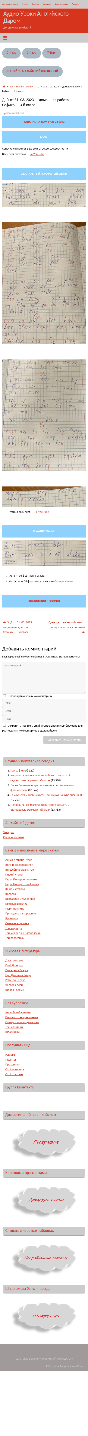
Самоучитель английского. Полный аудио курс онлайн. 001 (47, 795)
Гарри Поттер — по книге (21, 879)
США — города (14, 1069)
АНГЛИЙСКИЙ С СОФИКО (44, 601)
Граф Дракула (14, 965)
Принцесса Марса (16, 970)
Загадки (8, 832)
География (17, 770)
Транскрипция (14, 1027)
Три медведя (13, 928)
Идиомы (10, 1055)
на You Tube (37, 154)
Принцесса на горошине (20, 913)
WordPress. (78, 1366)
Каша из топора (15, 889)
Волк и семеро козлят (19, 865)
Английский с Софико (21, 87)
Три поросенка (14, 938)
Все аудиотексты (10, 4)
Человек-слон (14, 985)
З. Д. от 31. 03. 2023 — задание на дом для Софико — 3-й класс (19, 627)
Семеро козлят (63, 581)
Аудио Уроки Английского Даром (36, 17)
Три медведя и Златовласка (23, 933)
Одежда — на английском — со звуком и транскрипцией (66, 625)
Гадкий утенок (14, 874)
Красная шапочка (16, 904)
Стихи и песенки (13, 837)
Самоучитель (22, 1022)
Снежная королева (17, 923)
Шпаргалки (12, 1032)
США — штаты (14, 1074)
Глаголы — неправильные (21, 1017)
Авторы (75, 4)
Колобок (10, 894)
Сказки (35, 4)
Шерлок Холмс (14, 990)
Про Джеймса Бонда (18, 975)
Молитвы (11, 1059)
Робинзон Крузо (15, 980)
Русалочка (11, 918)
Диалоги (47, 4)
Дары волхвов (14, 960)
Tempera (64, 1366)
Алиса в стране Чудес (18, 860)
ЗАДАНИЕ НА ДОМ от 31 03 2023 (44, 122)
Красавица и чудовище (20, 899)
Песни (25, 4)
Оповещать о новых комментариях (30, 696)
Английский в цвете (18, 1012)
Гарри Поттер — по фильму (22, 884)
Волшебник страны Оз (19, 869)
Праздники (12, 1064)
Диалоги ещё (61, 4)
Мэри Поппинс (14, 908)
